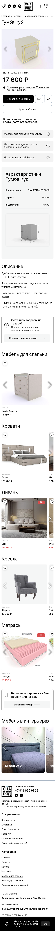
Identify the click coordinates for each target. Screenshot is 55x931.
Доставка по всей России (19, 157)
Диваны (6, 862)
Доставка (7, 824)
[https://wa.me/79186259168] (21, 795)
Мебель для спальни (35, 16)
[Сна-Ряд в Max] (19, 6)
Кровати (6, 857)
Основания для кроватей (15, 885)
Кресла (5, 866)
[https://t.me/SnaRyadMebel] (16, 795)
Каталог (17, 16)
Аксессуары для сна (12, 880)
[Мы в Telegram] (9, 6)
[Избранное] (3, 6)
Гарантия (6, 834)
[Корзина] (45, 6)
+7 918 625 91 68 (26, 790)
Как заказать (8, 820)
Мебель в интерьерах (26, 720)
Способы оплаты (10, 829)
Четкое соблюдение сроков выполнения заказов (21, 146)
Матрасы (6, 871)
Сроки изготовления (12, 838)
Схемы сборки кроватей (14, 843)
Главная (6, 16)
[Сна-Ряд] (28, 6)
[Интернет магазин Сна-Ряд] (7, 791)
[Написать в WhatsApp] (14, 6)
